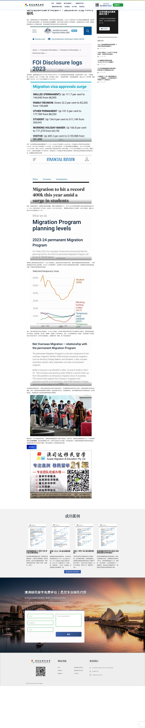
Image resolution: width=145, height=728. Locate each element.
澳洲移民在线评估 (78, 667)
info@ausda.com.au (97, 675)
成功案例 (67, 6)
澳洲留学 (60, 673)
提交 (68, 634)
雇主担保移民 (67, 3)
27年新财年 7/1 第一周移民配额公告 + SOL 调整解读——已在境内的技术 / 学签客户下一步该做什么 (107, 78)
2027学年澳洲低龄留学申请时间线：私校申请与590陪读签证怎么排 (107, 69)
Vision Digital (39, 683)
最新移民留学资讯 (57, 6)
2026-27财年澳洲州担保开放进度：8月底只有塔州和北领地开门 (107, 45)
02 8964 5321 (106, 6)
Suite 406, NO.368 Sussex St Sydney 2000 (102, 667)
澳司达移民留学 (37, 443)
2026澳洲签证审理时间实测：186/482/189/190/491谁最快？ (106, 61)
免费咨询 (116, 5)
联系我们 (81, 6)
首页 (52, 3)
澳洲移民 (58, 3)
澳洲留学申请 (79, 3)
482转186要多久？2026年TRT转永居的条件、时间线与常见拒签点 (107, 53)
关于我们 (74, 6)
